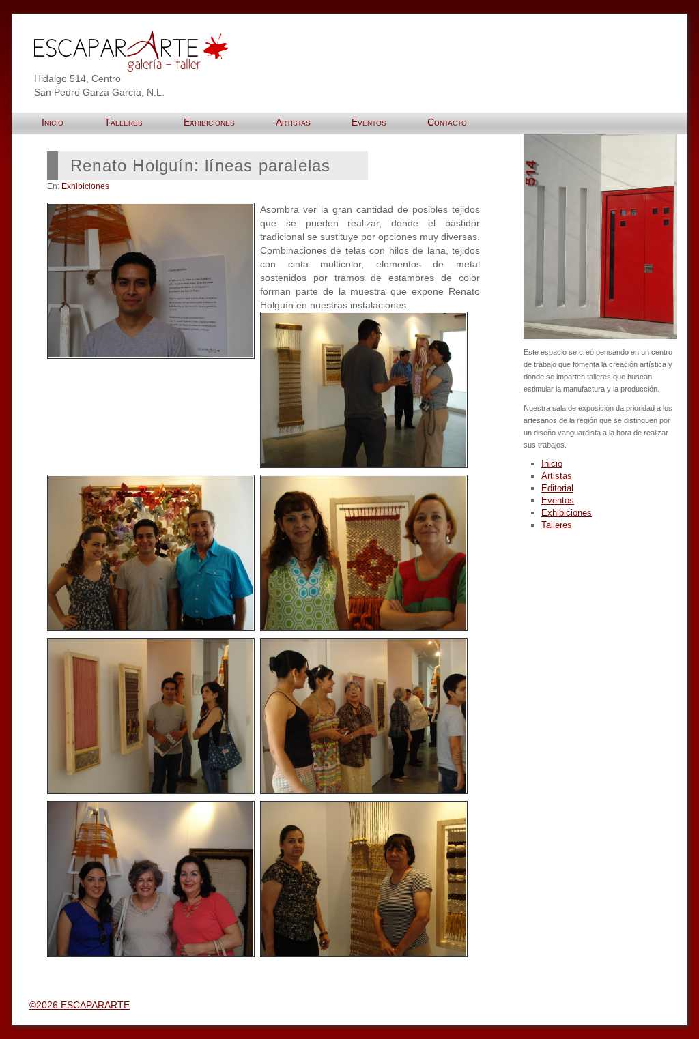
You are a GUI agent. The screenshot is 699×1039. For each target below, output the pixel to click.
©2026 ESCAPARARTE (79, 1004)
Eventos (557, 500)
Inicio (551, 463)
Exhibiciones (85, 186)
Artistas (556, 476)
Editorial (557, 488)
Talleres (556, 525)
